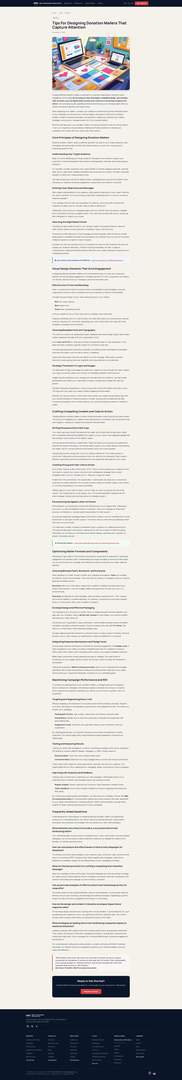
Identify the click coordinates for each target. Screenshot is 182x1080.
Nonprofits (73, 1050)
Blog (61, 13)
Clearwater (117, 1059)
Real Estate (73, 1053)
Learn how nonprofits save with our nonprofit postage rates (96, 543)
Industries (90, 3)
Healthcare (73, 1040)
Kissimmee (117, 1063)
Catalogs (51, 1057)
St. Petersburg (118, 1056)
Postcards (51, 1040)
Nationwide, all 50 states (123, 1040)
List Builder (95, 1043)
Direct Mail (29, 1043)
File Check (95, 1050)
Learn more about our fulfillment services (107, 260)
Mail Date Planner (98, 1040)
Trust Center (140, 1053)
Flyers (50, 1050)
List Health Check (98, 1046)
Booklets (51, 1053)
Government (74, 1043)
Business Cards (53, 1043)
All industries (74, 1060)
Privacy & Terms (68, 1074)
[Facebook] (32, 1026)
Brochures (51, 1046)
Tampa (116, 1049)
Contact (138, 1043)
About (138, 1040)
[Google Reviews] (36, 1026)
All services (30, 1060)
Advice (67, 13)
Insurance (73, 1046)
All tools (95, 1063)
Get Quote (141, 3)
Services (68, 3)
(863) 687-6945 (128, 3)
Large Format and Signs (34, 1050)
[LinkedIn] (27, 1026)
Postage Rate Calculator (100, 1053)
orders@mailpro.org (70, 1072)
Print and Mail (30, 1046)
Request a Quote (91, 991)
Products (78, 3)
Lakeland (117, 1046)
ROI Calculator (97, 1060)
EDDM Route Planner (99, 1057)
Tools (100, 3)
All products (52, 1060)
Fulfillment (29, 1053)
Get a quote (140, 1057)
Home (54, 13)
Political (72, 1057)
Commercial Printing (32, 1040)
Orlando (116, 1053)
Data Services (30, 1057)
